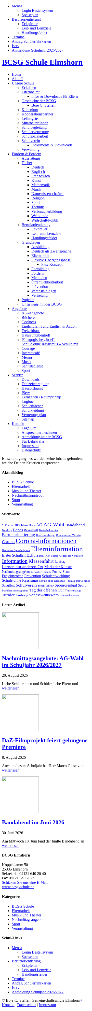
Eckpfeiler (30, 965)
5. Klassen (7, 525)
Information (14, 561)
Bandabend (75, 525)
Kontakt (8, 1005)
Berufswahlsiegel (45, 535)
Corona (8, 541)
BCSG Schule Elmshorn (42, 62)
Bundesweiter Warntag (68, 535)
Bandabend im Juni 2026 (33, 822)
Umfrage (22, 595)
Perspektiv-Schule (41, 572)
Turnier (8, 595)
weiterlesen (10, 688)
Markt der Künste (58, 567)
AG (39, 524)
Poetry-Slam (61, 572)
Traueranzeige (73, 590)
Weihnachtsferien (69, 595)
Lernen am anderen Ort (22, 566)
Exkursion (35, 555)
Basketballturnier (48, 530)
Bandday (7, 530)
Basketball (31, 530)
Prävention (32, 576)
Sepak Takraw (46, 585)
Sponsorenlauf (66, 585)
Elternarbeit (21, 486)
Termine (18, 979)
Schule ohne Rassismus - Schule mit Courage (64, 580)
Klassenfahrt (41, 561)
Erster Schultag (14, 555)
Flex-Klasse (51, 555)
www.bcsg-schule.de (18, 887)
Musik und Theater (26, 491)
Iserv (15, 987)
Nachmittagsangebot (27, 495)
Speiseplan (30, 957)
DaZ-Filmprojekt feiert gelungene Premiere (45, 743)
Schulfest (8, 585)
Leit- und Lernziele (36, 970)
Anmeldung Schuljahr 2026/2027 (38, 992)
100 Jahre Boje (24, 525)
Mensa (17, 948)
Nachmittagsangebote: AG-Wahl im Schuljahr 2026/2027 (43, 661)
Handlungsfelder (34, 974)
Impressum (47, 1005)
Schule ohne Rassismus (20, 580)
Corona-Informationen (46, 541)
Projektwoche (12, 576)
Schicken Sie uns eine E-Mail (25, 882)
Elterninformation (57, 549)
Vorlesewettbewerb (44, 595)
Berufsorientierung (18, 534)
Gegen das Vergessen (71, 555)
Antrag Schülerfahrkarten (31, 983)
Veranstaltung (22, 504)
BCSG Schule (23, 482)
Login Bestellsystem (37, 952)
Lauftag (60, 561)
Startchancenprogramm (15, 590)
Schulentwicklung (56, 576)
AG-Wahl (53, 524)
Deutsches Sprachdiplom (16, 550)
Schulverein (26, 585)
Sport (16, 500)
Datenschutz (26, 1005)
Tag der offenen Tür (46, 590)
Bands (18, 530)
